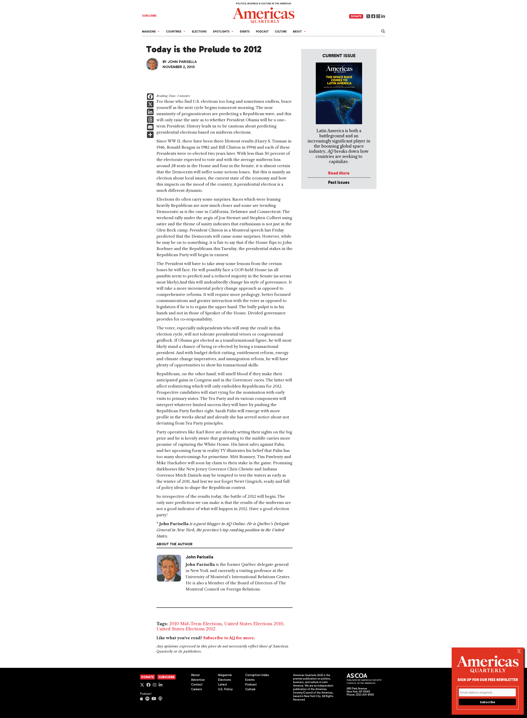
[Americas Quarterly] (263, 14)
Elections (199, 31)
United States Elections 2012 (185, 628)
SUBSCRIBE (149, 15)
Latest (222, 684)
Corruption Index (257, 675)
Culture (281, 31)
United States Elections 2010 (253, 623)
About (195, 675)
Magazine (225, 675)
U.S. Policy (225, 689)
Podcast (262, 31)
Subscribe (167, 677)
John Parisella (182, 61)
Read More (339, 173)
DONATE (356, 16)
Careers (196, 689)
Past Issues (339, 182)
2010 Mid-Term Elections (195, 623)
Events (245, 31)
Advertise (198, 680)
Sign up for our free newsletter (487, 679)
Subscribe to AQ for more (228, 638)
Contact (197, 684)
